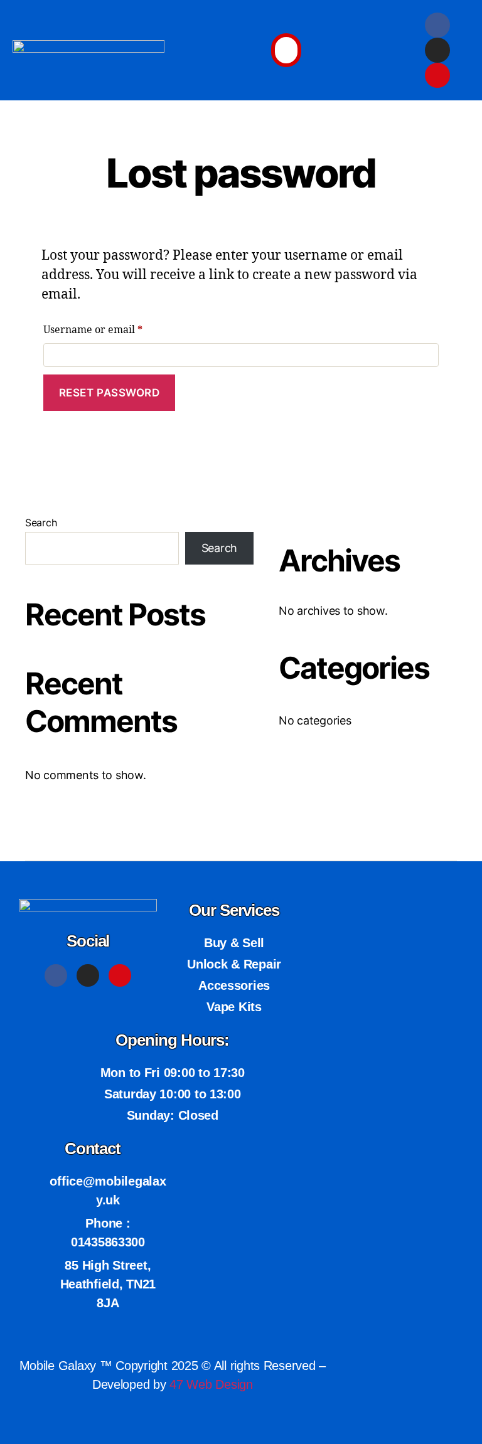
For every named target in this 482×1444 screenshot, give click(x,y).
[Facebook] (437, 25)
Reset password (109, 392)
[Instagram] (437, 50)
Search (40, 522)
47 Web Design (211, 1384)
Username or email (115, 328)
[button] (286, 50)
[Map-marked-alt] (437, 75)
